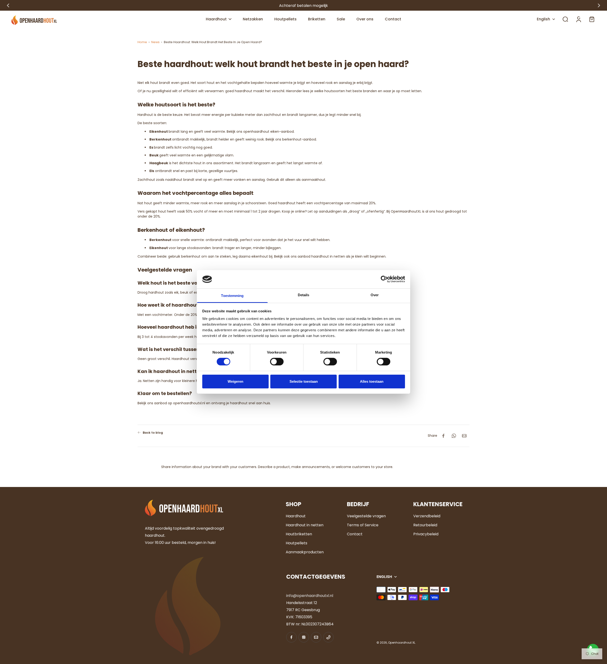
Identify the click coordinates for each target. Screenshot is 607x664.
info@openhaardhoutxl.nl (309, 595)
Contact (355, 534)
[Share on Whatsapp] (454, 436)
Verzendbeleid (426, 516)
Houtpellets (296, 543)
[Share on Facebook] (443, 436)
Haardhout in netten (304, 525)
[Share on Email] (464, 436)
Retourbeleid (425, 525)
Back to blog (153, 433)
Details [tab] (303, 295)
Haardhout (296, 516)
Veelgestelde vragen (366, 516)
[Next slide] (599, 5)
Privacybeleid (425, 534)
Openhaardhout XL (401, 643)
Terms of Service (362, 525)
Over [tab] (375, 295)
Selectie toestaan (304, 381)
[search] (565, 19)
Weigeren (235, 381)
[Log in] (578, 19)
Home (142, 42)
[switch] (277, 361)
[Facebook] (291, 637)
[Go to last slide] (8, 5)
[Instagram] (304, 637)
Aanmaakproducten (305, 552)
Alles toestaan (371, 381)
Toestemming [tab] (232, 296)
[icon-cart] (592, 19)
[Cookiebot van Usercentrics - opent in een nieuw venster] (384, 279)
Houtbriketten (299, 534)
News (155, 42)
